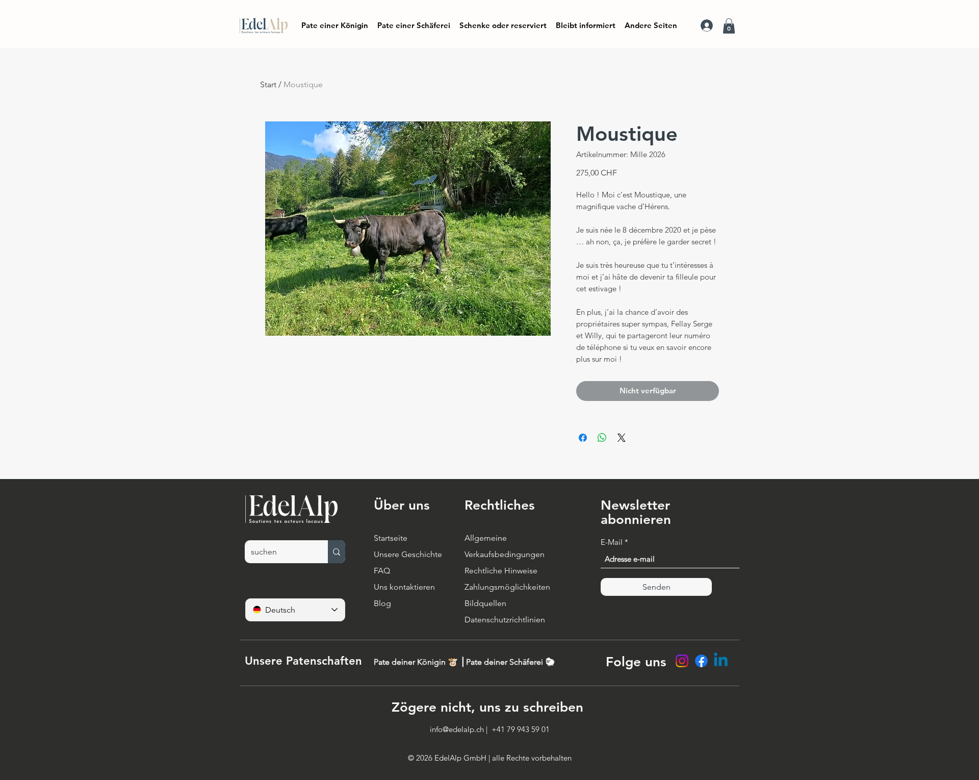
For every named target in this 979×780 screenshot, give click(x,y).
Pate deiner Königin (411, 662)
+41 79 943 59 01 (521, 729)
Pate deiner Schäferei (505, 662)
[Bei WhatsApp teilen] (602, 438)
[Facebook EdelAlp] (701, 660)
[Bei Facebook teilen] (583, 438)
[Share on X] (621, 438)
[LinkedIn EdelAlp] (720, 660)
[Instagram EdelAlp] (682, 660)
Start (268, 84)
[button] (586, 25)
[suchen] (336, 551)
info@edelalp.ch (457, 729)
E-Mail (612, 542)
